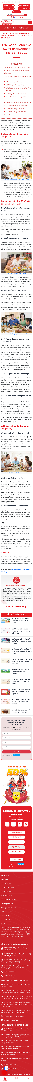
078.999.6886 (16, 2)
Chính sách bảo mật (7, 887)
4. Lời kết (6, 115)
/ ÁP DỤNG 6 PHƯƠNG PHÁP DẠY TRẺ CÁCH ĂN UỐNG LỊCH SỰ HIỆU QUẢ (16, 36)
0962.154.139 (7, 2)
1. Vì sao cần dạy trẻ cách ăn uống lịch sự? (17, 67)
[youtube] (13, 17)
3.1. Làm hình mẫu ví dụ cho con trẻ (16, 105)
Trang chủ (4, 33)
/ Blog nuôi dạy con (13, 33)
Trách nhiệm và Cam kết (8, 899)
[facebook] (11, 17)
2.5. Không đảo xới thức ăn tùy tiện (16, 94)
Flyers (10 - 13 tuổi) (6, 920)
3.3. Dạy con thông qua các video (16, 112)
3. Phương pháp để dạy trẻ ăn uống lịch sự (17, 102)
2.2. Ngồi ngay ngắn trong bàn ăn (16, 82)
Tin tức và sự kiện (6, 891)
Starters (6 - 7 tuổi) (6, 912)
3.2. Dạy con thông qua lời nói (15, 109)
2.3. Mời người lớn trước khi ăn (15, 85)
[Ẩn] (20, 64)
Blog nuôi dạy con (6, 895)
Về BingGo (4, 879)
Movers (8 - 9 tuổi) (6, 916)
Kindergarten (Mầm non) (8, 908)
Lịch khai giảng (6, 883)
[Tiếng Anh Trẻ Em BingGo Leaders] (7, 22)
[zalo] (15, 17)
